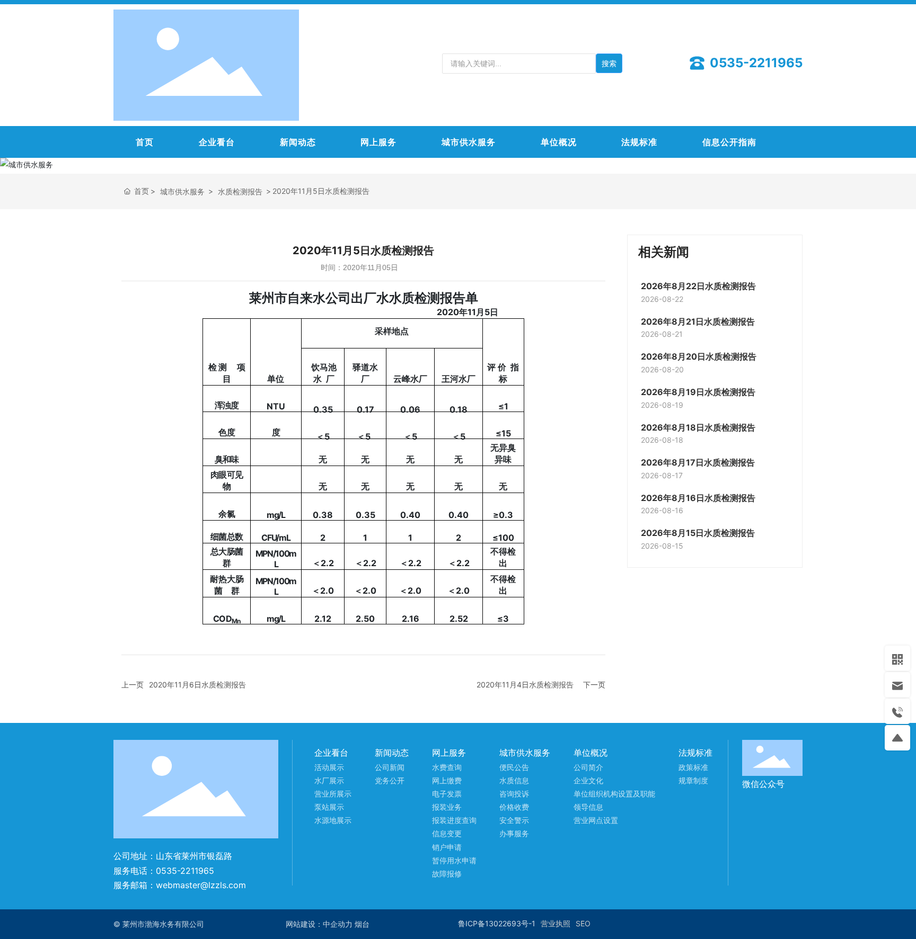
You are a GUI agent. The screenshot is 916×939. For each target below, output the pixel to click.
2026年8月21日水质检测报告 (698, 321)
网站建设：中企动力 (319, 923)
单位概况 (559, 142)
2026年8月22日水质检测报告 (698, 286)
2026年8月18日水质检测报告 (698, 427)
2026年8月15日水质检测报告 (698, 532)
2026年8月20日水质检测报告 (698, 356)
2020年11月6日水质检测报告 (197, 684)
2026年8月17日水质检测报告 (698, 462)
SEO (583, 923)
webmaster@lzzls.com (201, 885)
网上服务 (378, 142)
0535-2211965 (755, 62)
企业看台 (217, 142)
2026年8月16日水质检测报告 (698, 498)
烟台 (362, 923)
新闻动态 (298, 142)
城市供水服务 (469, 142)
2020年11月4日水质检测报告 (525, 684)
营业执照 (555, 923)
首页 (145, 142)
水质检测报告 (240, 191)
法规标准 (639, 142)
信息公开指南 (729, 142)
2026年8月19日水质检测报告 (698, 392)
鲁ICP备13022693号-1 (496, 923)
